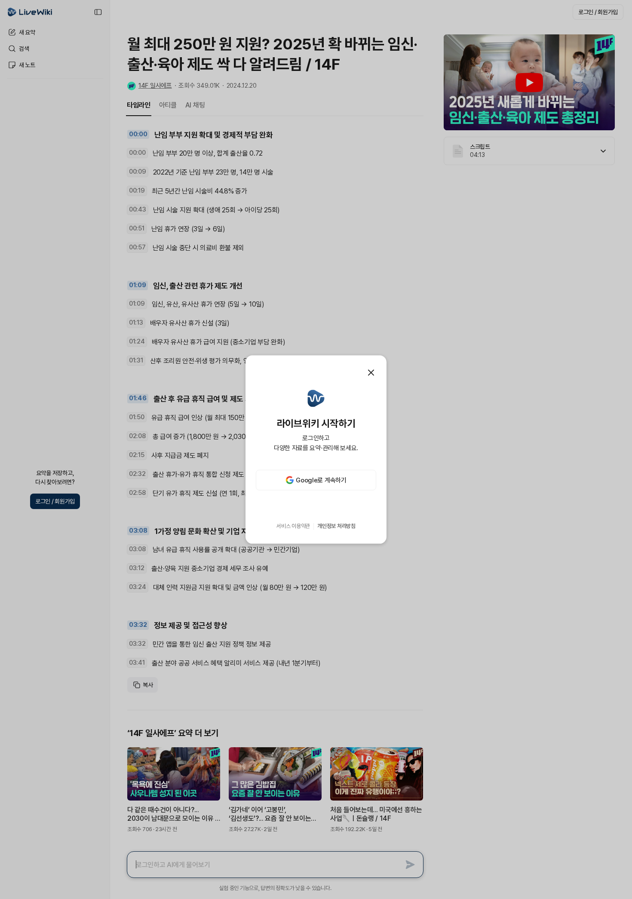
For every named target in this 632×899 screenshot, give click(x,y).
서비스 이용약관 (293, 526)
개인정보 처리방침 (336, 526)
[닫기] (371, 372)
